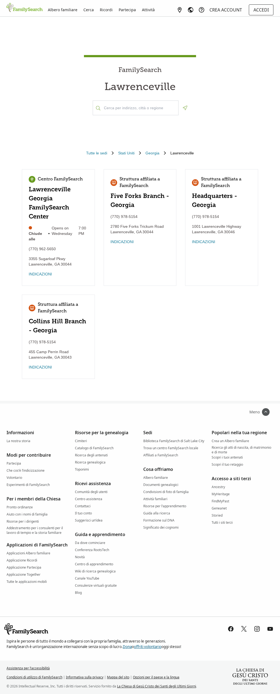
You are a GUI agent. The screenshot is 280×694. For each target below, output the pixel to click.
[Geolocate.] (185, 108)
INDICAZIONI (40, 274)
